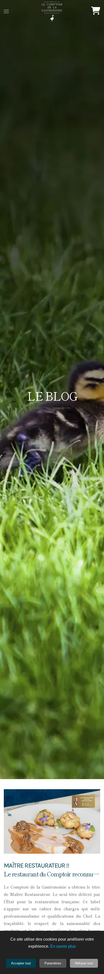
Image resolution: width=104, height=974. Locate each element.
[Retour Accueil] (52, 11)
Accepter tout (21, 963)
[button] (6, 11)
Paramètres (52, 963)
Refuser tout (84, 963)
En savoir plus (63, 946)
